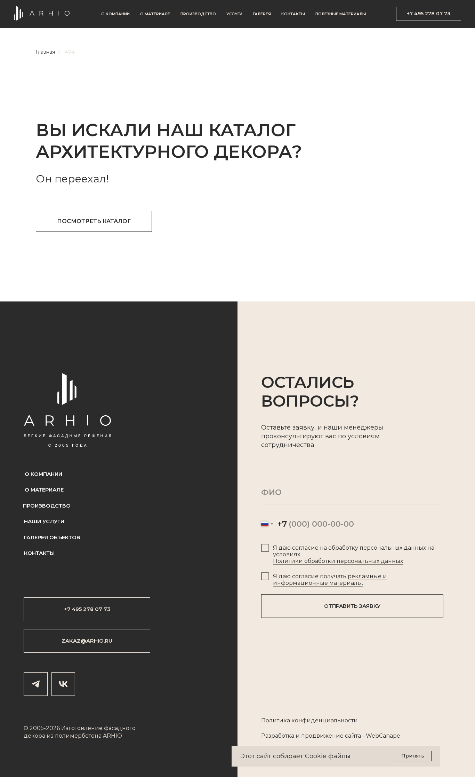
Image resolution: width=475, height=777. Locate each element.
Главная (45, 52)
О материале (155, 13)
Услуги (234, 13)
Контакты (293, 13)
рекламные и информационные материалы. (330, 579)
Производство (198, 13)
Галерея (262, 13)
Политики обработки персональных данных (338, 561)
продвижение (322, 735)
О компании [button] (115, 13)
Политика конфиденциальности (309, 720)
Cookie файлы (328, 756)
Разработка (277, 735)
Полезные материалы (340, 13)
